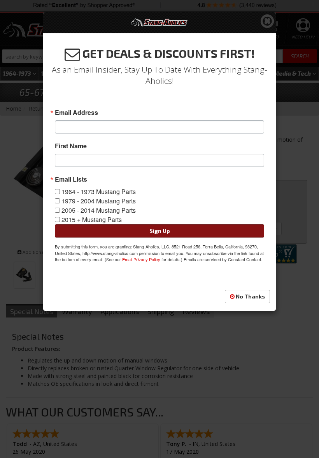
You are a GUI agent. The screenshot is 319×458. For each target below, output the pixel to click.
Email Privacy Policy (141, 259)
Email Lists (71, 179)
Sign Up (159, 230)
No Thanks (250, 296)
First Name (71, 146)
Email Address (76, 112)
